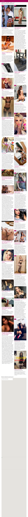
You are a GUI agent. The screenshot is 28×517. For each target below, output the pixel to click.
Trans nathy (4, 153)
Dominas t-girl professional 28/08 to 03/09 (19, 72)
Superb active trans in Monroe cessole (7, 262)
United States (7, 2)
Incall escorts (3, 2)
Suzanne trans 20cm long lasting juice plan (19, 243)
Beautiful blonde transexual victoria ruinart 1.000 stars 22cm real (7, 308)
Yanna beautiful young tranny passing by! (19, 166)
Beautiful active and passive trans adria (19, 221)
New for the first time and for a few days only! (20, 299)
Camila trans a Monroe (18, 103)
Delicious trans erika (18, 369)
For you (3, 73)
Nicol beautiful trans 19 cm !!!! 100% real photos (19, 28)
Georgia (11, 2)
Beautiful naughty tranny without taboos (18, 192)
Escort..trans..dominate (6, 291)
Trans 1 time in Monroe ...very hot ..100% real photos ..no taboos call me (7, 242)
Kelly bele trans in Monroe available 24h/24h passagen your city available (7, 333)
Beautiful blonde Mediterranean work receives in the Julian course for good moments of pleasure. (7, 178)
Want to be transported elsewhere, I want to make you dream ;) (7, 118)
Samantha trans (17, 340)
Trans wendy (4, 27)
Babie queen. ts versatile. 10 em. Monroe (19, 135)
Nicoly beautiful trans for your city (7, 90)
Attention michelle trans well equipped (7, 53)
